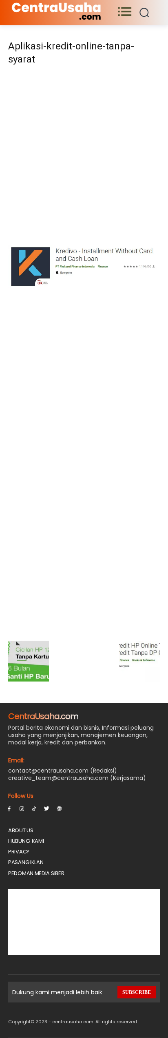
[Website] (59, 808)
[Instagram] (22, 808)
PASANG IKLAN (25, 862)
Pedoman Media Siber (36, 873)
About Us (20, 830)
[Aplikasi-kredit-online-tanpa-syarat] (84, 286)
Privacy (18, 851)
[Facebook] (9, 808)
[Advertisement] (84, 158)
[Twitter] (46, 808)
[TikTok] (34, 808)
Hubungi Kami (26, 841)
